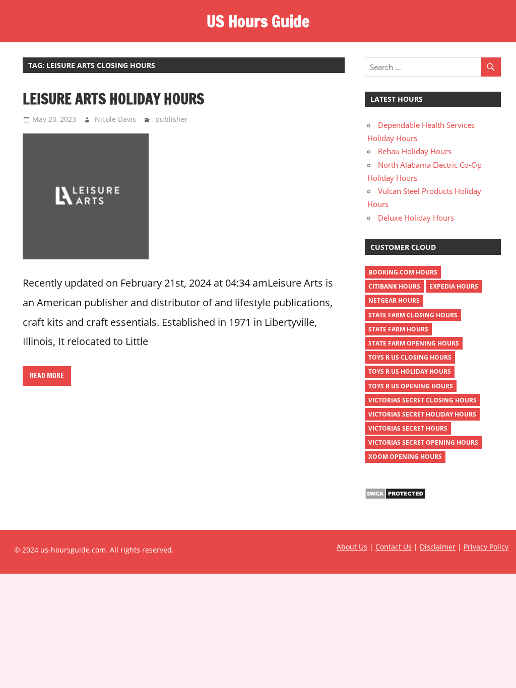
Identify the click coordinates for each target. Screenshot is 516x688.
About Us (352, 547)
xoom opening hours (405, 456)
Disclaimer (438, 547)
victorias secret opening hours (423, 442)
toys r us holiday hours (409, 371)
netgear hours (394, 300)
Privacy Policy (486, 547)
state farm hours (398, 329)
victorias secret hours (407, 428)
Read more (47, 376)
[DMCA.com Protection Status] (395, 497)
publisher (171, 119)
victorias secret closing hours (422, 400)
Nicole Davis (115, 119)
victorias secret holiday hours (422, 414)
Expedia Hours (453, 286)
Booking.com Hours (402, 272)
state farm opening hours (413, 343)
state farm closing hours (413, 315)
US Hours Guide (258, 21)
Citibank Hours (394, 286)
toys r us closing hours (410, 357)
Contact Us (393, 547)
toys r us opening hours (410, 386)
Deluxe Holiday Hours (416, 218)
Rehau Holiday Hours (415, 151)
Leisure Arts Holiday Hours (113, 99)
